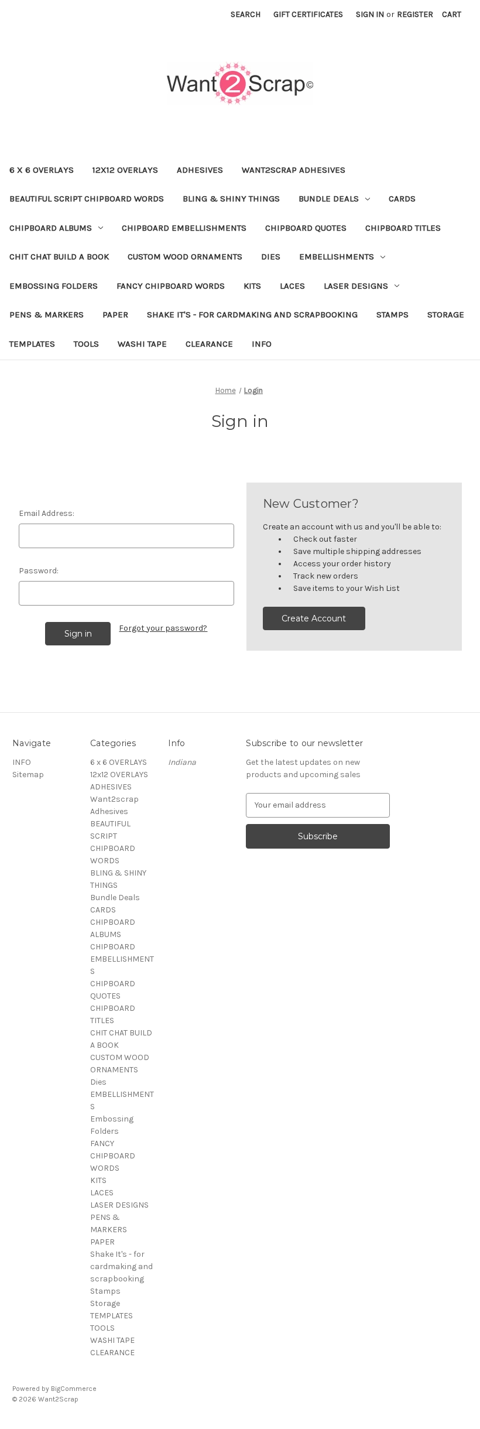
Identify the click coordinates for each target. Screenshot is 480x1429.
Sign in (370, 14)
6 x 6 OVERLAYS (41, 170)
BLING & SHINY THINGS (231, 198)
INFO (262, 344)
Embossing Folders (53, 286)
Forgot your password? (163, 628)
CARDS (402, 198)
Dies (270, 256)
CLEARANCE (209, 344)
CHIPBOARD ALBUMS (50, 228)
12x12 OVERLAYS (125, 170)
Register (415, 14)
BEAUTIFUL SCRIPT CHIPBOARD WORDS (86, 198)
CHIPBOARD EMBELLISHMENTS (184, 228)
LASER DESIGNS (356, 286)
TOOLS (86, 344)
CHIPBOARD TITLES (403, 228)
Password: (39, 571)
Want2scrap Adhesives (293, 170)
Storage (445, 314)
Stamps (392, 314)
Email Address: (46, 513)
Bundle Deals (329, 198)
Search (245, 14)
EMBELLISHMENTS (336, 256)
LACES (292, 286)
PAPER (115, 314)
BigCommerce (74, 1388)
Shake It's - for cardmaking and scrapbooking (252, 314)
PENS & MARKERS (46, 314)
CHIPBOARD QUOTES (306, 228)
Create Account (314, 618)
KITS (252, 286)
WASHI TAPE (142, 344)
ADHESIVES (200, 170)
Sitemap (28, 775)
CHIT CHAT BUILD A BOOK (59, 256)
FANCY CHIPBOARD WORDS (170, 286)
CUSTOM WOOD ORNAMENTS (185, 256)
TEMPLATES (32, 344)
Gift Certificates (308, 14)
